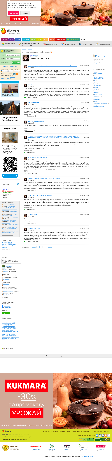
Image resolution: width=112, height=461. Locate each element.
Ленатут (6, 245)
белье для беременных (101, 103)
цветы (16, 338)
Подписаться (14, 13)
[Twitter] (97, 435)
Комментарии (31, 79)
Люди (33, 39)
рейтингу (96, 63)
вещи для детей (99, 105)
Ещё (82, 39)
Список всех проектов (87, 456)
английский (4, 322)
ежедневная (7, 306)
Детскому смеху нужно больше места (10, 129)
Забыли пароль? (5, 62)
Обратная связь (8, 348)
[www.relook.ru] (101, 448)
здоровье (4, 327)
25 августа (15, 217)
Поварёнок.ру (51, 449)
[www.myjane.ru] (67, 448)
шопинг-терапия (99, 106)
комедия (96, 90)
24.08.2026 (11, 204)
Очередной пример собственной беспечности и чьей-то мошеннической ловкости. (52, 66)
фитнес (6, 338)
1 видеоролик (29, 220)
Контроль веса (87, 44)
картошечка (6, 279)
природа (15, 331)
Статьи (18, 39)
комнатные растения (6, 328)
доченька (97, 99)
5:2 (95, 75)
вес (95, 82)
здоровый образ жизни (8, 326)
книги (95, 72)
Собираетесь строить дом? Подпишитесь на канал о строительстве (10, 119)
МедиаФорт (26, 434)
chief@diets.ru (27, 436)
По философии (32, 214)
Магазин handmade (73, 39)
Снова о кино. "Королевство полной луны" (40, 195)
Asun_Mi (5, 285)
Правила (4, 195)
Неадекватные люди (34, 228)
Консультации (60, 39)
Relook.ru (101, 449)
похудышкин (6, 284)
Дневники (26, 39)
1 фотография (29, 128)
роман (96, 92)
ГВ (95, 80)
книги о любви (98, 94)
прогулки (4, 332)
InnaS (10, 243)
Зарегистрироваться (10, 66)
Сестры (30, 84)
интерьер (8, 327)
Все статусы (5, 297)
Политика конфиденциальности (100, 431)
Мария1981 (5, 247)
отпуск (96, 89)
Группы (39, 39)
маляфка (11, 245)
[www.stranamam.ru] (36, 448)
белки (96, 87)
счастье (3, 335)
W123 (3, 245)
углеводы (97, 85)
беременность (98, 73)
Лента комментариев (7, 235)
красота (7, 330)
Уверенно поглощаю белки (36, 121)
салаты (8, 334)
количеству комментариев (100, 64)
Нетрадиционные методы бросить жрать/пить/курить (44, 178)
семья (13, 334)
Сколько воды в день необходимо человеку (8, 95)
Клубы (74, 431)
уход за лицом (6, 337)
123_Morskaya (6, 280)
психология (97, 96)
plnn (14, 244)
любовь (11, 330)
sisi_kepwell (35, 55)
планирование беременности (98, 77)
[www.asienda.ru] (84, 448)
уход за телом (14, 337)
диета (12, 323)
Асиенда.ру (84, 449)
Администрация (7, 192)
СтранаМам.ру (36, 449)
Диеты (11, 39)
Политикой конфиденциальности (8, 77)
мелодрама (4, 331)
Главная (4, 39)
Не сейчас (25, 13)
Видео (52, 39)
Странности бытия (33, 102)
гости (8, 322)
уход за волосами (11, 335)
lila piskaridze (9, 266)
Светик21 (5, 269)
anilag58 (4, 242)
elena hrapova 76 (7, 275)
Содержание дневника (102, 56)
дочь (95, 83)
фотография (11, 338)
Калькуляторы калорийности (10, 44)
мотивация (97, 98)
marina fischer (5, 244)
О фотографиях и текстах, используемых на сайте (14, 439)
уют (3, 338)
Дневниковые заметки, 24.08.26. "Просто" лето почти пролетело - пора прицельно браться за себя (9, 208)
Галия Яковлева (18, 436)
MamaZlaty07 (6, 294)
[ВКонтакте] (103, 435)
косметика (14, 328)
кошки (3, 330)
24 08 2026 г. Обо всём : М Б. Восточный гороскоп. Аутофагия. (9, 228)
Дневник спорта (70, 44)
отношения (9, 331)
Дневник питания (51, 44)
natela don (10, 244)
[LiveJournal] (100, 435)
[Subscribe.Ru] (108, 435)
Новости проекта (7, 194)
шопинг (3, 339)
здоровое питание (7, 324)
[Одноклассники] (105, 435)
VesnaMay (5, 271)
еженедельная (7, 307)
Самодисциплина (104, 44)
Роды (95, 101)
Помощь (4, 197)
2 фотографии (29, 171)
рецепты (4, 334)
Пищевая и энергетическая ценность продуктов (30, 44)
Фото (45, 39)
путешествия (10, 332)
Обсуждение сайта (7, 191)
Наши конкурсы (6, 189)
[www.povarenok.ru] (51, 448)
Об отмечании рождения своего (37, 157)
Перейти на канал (8, 176)
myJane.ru (67, 449)
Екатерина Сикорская (8, 291)
